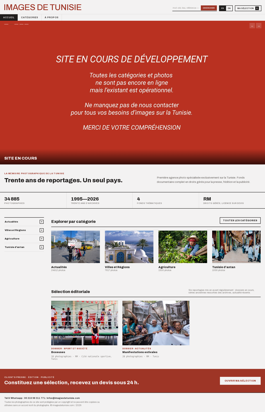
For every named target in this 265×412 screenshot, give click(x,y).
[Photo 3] (16, 24)
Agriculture (12, 238)
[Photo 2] (11, 24)
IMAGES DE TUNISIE (43, 7)
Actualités (11, 222)
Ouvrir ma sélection (240, 381)
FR (222, 8)
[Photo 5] (26, 24)
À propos (51, 17)
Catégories (29, 17)
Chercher (209, 8)
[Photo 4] (21, 24)
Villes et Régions (15, 230)
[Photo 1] (6, 24)
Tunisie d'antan (14, 247)
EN (229, 8)
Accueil (8, 17)
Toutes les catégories (240, 220)
